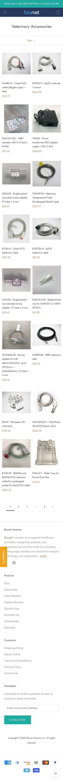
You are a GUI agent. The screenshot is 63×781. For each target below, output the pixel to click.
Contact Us (11, 673)
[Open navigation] (5, 12)
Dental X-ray (11, 608)
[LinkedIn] (14, 562)
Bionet (8, 537)
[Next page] (53, 507)
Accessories (11, 621)
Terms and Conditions (17, 660)
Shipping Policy (13, 648)
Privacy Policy (13, 667)
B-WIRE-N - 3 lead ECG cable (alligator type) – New (14, 87)
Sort (30, 40)
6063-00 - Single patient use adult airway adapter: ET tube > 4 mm (15, 197)
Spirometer (11, 589)
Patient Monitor (13, 602)
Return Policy (12, 654)
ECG (6, 583)
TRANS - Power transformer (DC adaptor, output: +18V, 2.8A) (45, 142)
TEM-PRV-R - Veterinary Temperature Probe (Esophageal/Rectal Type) (45, 197)
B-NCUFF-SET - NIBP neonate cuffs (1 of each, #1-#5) (14, 142)
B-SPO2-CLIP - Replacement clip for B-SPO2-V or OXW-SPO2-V (46, 303)
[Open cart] (58, 12)
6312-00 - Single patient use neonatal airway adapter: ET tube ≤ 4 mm (15, 303)
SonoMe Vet (11, 615)
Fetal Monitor (12, 596)
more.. (44, 556)
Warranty (9, 627)
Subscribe (17, 720)
